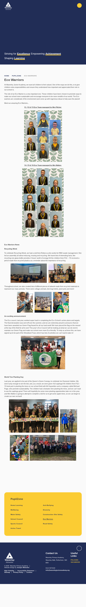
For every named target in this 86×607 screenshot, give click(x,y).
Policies (74, 560)
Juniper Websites (23, 567)
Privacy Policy (18, 572)
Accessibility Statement (25, 570)
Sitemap (7, 572)
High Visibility (9, 570)
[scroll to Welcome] (79, 548)
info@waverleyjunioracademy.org (58, 570)
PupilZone (16, 76)
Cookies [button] (29, 572)
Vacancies (75, 562)
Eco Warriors (30, 76)
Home (6, 76)
